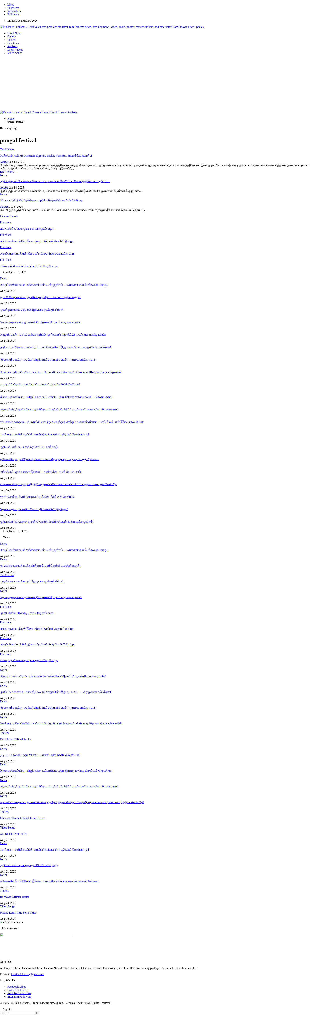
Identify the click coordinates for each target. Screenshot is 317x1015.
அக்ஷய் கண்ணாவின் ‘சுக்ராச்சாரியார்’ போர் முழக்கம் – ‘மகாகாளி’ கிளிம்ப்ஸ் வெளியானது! (54, 284)
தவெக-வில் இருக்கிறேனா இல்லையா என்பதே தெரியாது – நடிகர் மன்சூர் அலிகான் (49, 459)
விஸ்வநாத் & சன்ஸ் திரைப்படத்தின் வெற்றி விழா (29, 660)
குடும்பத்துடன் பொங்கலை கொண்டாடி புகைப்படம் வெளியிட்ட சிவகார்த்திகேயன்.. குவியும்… (55, 181)
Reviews (12, 46)
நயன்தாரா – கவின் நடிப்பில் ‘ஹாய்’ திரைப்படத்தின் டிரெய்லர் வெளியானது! (44, 434)
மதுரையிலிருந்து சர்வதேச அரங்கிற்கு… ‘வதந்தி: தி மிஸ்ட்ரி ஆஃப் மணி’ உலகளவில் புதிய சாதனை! (59, 409)
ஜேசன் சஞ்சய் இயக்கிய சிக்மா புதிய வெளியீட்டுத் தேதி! (34, 509)
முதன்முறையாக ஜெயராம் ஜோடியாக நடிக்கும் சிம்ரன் (31, 309)
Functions (13, 43)
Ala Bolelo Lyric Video (13, 833)
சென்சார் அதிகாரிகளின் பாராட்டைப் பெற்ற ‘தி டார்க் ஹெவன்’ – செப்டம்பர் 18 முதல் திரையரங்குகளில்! (61, 372)
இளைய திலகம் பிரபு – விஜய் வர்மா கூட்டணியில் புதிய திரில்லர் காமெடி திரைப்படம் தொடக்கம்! (56, 396)
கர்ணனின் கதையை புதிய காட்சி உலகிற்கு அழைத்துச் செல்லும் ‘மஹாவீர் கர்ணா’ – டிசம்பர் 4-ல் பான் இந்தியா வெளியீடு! (72, 421)
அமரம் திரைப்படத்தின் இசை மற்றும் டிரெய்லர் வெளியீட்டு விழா (37, 644)
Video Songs (14, 52)
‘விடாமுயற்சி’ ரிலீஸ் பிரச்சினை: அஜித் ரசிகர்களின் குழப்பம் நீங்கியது (41, 200)
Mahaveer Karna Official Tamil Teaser (22, 818)
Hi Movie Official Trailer (14, 896)
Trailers (11, 39)
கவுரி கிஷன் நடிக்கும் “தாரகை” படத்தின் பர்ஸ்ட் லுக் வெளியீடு (37, 496)
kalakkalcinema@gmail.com (27, 974)
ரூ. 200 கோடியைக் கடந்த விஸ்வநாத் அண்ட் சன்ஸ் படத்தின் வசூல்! (40, 297)
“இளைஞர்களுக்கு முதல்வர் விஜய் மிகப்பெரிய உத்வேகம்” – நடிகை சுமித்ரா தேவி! (48, 359)
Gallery (11, 36)
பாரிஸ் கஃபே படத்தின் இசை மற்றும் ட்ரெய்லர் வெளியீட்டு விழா (37, 628)
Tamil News (14, 33)
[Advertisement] (158, 83)
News (3, 175)
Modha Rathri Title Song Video (18, 912)
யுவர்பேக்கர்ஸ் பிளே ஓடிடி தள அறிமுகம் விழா (26, 613)
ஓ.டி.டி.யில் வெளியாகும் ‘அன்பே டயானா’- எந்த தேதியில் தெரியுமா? (40, 384)
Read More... (7, 171)
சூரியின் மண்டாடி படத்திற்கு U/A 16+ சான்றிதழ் (29, 446)
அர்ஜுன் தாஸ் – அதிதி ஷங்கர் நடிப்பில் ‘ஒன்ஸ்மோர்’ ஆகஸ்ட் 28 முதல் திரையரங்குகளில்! (53, 334)
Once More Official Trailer (15, 739)
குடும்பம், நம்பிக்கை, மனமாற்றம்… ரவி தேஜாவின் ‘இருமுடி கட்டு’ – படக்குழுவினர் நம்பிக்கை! (55, 347)
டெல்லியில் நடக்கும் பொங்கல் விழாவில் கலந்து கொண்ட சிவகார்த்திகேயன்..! (46, 155)
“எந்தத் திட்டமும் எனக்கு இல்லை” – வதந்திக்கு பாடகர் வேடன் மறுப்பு (41, 471)
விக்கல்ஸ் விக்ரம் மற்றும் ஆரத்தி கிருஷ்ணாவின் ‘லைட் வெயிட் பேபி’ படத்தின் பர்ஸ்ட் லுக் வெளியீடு (58, 484)
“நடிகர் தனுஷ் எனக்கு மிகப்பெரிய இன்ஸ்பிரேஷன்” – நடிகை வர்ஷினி (41, 322)
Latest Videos (15, 49)
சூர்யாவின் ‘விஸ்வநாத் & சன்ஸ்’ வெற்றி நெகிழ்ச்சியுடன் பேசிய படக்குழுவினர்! (47, 521)
